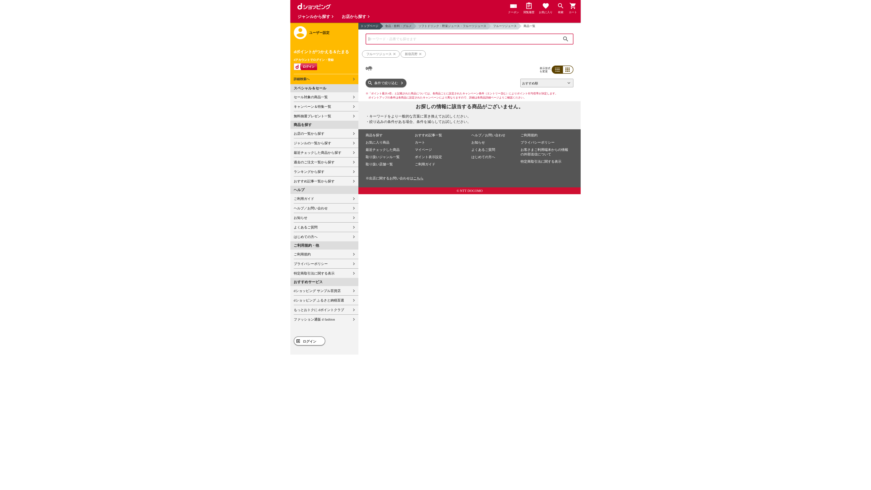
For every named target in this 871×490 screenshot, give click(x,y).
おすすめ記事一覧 (428, 135)
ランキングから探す (309, 172)
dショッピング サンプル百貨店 (317, 291)
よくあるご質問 (306, 227)
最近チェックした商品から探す (317, 152)
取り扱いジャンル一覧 (383, 157)
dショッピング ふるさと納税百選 (319, 300)
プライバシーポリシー (311, 264)
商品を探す (374, 135)
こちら (418, 178)
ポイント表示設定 (428, 157)
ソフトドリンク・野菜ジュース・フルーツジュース (452, 26)
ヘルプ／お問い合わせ (311, 208)
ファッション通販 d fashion (314, 319)
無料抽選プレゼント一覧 (312, 116)
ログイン (309, 341)
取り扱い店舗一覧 (379, 164)
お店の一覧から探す (309, 133)
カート (420, 142)
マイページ (423, 150)
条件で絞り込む (386, 83)
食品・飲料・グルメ (398, 26)
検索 (566, 39)
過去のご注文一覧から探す (314, 162)
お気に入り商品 (377, 142)
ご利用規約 (302, 254)
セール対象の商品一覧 (311, 97)
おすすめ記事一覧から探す (314, 181)
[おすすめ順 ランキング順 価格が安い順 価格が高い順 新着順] (545, 83)
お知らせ (300, 218)
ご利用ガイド (304, 199)
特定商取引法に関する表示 (314, 273)
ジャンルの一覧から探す (312, 143)
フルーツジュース (505, 26)
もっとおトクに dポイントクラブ (319, 310)
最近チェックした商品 (383, 150)
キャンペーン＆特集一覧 (312, 106)
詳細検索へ (302, 79)
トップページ (369, 26)
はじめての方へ (306, 237)
